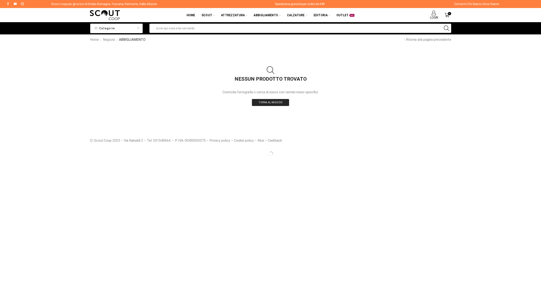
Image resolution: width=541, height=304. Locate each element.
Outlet (345, 15)
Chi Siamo (474, 4)
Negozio (109, 40)
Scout (207, 15)
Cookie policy (244, 140)
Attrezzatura (233, 15)
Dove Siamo (491, 4)
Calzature (296, 15)
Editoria (321, 15)
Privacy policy (219, 140)
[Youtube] (15, 4)
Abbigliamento (266, 15)
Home (191, 15)
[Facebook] (8, 4)
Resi (261, 140)
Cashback (275, 140)
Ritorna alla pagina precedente (428, 40)
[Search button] (446, 28)
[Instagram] (22, 4)
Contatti (460, 4)
